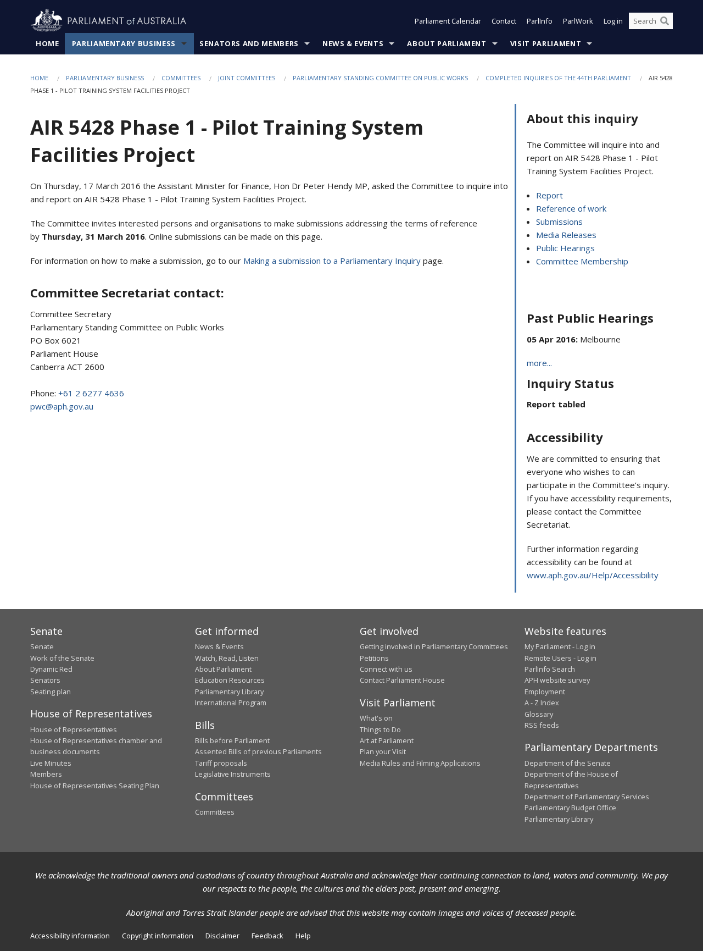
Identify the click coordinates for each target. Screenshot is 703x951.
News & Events (352, 43)
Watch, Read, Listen (227, 658)
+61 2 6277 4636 (91, 393)
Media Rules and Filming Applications (420, 763)
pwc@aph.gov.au (61, 406)
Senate (42, 646)
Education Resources (230, 680)
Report (549, 195)
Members (46, 774)
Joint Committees (246, 78)
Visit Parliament (545, 43)
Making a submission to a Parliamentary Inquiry (332, 260)
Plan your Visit (383, 751)
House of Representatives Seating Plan (94, 785)
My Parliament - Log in (560, 646)
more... (539, 362)
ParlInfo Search (550, 669)
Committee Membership (582, 261)
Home (47, 43)
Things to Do (380, 729)
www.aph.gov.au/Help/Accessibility (593, 575)
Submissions (559, 221)
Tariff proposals (221, 763)
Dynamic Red (51, 669)
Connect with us (386, 669)
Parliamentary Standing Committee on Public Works (380, 78)
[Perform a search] (664, 21)
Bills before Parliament (232, 740)
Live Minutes (50, 763)
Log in (613, 21)
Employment (545, 691)
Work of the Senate (62, 658)
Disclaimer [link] (222, 936)
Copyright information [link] (157, 936)
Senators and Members (249, 43)
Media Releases (566, 234)
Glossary (539, 714)
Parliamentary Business (124, 43)
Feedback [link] (267, 936)
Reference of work (571, 208)
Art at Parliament (387, 740)
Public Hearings (565, 247)
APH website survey (557, 680)
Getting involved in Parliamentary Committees (434, 646)
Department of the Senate (568, 763)
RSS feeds (542, 725)
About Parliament (446, 43)
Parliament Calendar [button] (448, 21)
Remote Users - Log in (560, 658)
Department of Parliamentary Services (587, 796)
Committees (180, 78)
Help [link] (303, 936)
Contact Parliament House (402, 680)
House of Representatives (73, 729)
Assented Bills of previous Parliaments (258, 751)
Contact (504, 21)
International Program (230, 702)
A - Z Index (542, 702)
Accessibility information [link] (70, 936)
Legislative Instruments (233, 774)
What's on (376, 718)
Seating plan (50, 691)
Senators (45, 680)
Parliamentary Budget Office (570, 807)
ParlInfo (540, 21)
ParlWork (578, 21)
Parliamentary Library (229, 691)
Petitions (374, 658)
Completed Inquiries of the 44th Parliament (558, 78)
